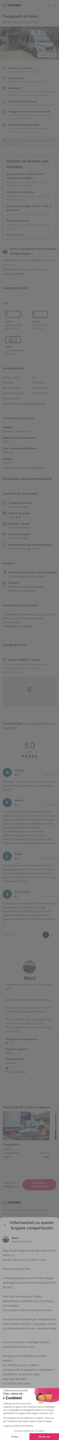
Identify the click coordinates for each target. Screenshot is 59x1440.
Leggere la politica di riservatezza (18, 1426)
